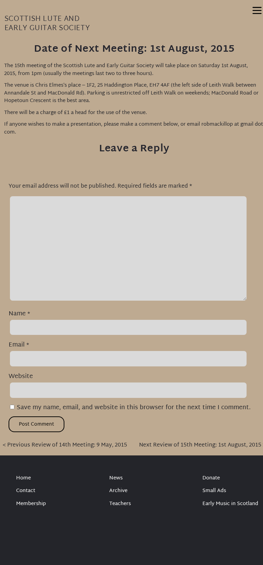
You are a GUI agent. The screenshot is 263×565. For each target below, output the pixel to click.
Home (23, 478)
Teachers (120, 504)
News (116, 478)
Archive (118, 491)
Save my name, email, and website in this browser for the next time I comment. (134, 407)
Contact (25, 491)
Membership (31, 504)
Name (19, 313)
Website (21, 376)
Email (19, 345)
